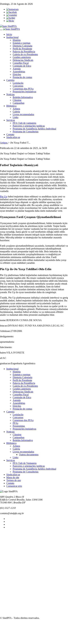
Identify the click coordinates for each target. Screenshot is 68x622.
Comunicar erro (14, 486)
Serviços (10, 120)
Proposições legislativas (24, 91)
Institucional (12, 37)
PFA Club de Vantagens (25, 463)
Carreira (10, 80)
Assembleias (19, 71)
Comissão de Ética (22, 65)
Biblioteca (11, 105)
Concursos (18, 85)
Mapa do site (12, 477)
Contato (10, 134)
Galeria (16, 111)
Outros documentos (28, 454)
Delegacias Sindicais (23, 60)
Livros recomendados (23, 114)
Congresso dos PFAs (23, 88)
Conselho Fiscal (21, 63)
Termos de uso (13, 480)
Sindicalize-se (13, 137)
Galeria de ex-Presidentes (25, 54)
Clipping (17, 100)
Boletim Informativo (23, 97)
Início (9, 34)
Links (15, 117)
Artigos (16, 108)
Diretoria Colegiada (22, 45)
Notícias (10, 94)
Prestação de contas (22, 77)
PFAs (15, 423)
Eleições (17, 74)
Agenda (17, 68)
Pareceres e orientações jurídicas (29, 125)
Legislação (18, 83)
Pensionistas (19, 426)
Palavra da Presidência (24, 51)
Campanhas (18, 103)
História (17, 40)
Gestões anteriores (22, 57)
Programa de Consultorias (25, 131)
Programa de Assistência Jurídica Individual (34, 128)
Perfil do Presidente (22, 48)
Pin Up (3, 196)
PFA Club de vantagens (24, 123)
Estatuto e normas (21, 43)
